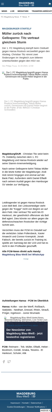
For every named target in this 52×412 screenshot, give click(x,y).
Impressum (15, 403)
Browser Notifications (36, 407)
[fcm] (26, 395)
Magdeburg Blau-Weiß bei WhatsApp (23, 254)
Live (12, 11)
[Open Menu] (2, 5)
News (4, 11)
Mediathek (23, 11)
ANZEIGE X (45, 410)
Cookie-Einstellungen (16, 407)
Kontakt (25, 403)
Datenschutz (36, 403)
